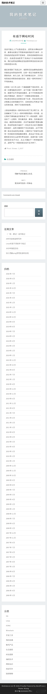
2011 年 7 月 (10, 413)
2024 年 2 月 (10, 350)
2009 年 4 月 (10, 499)
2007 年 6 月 (10, 552)
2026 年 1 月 (10, 283)
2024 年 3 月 (10, 346)
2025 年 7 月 (10, 293)
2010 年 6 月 (10, 437)
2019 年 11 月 (11, 394)
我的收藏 (9, 640)
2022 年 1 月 (10, 379)
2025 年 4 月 (10, 298)
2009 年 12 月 (11, 466)
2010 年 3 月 (10, 451)
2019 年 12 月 (11, 389)
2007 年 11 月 (11, 538)
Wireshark (10, 630)
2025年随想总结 (12, 248)
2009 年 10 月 (11, 475)
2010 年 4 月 (10, 447)
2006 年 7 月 (10, 576)
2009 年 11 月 (11, 471)
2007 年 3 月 (10, 566)
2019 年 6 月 (10, 399)
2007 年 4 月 (10, 562)
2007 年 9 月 (10, 542)
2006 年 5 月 (10, 586)
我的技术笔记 (8, 2)
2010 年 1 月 (10, 461)
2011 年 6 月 (10, 418)
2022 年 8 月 (10, 370)
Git (7, 616)
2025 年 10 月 (11, 288)
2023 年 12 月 (11, 360)
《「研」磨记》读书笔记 (15, 234)
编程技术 (9, 659)
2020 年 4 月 (10, 384)
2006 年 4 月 (10, 590)
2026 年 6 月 (10, 278)
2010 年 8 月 (10, 432)
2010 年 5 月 (10, 442)
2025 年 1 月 (10, 307)
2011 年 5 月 (10, 423)
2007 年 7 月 (10, 547)
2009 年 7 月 (10, 490)
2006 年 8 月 (10, 571)
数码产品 (9, 645)
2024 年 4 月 (10, 341)
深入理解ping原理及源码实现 (17, 253)
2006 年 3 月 (10, 595)
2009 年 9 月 (10, 480)
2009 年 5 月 (10, 495)
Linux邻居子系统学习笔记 (16, 243)
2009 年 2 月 (10, 504)
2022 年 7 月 (10, 375)
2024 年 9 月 (10, 322)
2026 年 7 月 (10, 274)
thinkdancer (31, 41)
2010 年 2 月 (10, 456)
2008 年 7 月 (10, 518)
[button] (41, 691)
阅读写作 (9, 669)
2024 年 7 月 (10, 331)
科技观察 (9, 654)
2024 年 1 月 (10, 355)
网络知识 (9, 664)
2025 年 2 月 (10, 302)
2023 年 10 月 (11, 365)
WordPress (40, 686)
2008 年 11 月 (11, 514)
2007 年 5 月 (10, 557)
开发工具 (9, 635)
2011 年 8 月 (10, 408)
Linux (8, 621)
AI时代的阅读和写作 (14, 239)
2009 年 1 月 (10, 509)
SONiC (8, 625)
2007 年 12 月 (11, 533)
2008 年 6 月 (10, 523)
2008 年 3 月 (10, 528)
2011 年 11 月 (11, 403)
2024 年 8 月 (10, 326)
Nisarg (26, 688)
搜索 (6, 206)
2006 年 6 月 (10, 581)
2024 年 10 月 (11, 317)
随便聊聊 (9, 673)
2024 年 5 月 (10, 336)
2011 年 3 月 (10, 427)
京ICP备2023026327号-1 (23, 691)
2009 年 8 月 (10, 485)
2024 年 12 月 (11, 312)
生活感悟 (10, 159)
